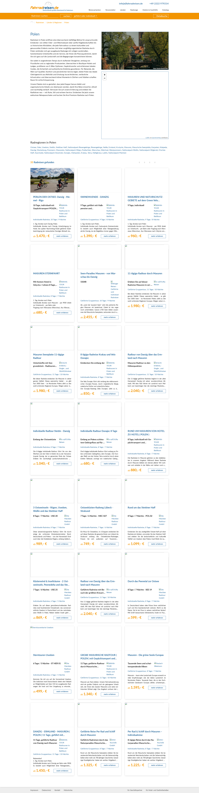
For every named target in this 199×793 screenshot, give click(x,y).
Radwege (134, 10)
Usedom (45, 147)
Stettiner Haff (61, 147)
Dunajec (67, 153)
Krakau (84, 153)
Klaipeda (163, 147)
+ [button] (104, 74)
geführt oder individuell (84, 16)
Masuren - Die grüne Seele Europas (146, 655)
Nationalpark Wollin (130, 150)
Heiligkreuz (97, 153)
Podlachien (86, 150)
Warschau (96, 150)
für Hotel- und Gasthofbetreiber (157, 790)
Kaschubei (39, 153)
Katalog (165, 10)
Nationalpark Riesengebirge (79, 147)
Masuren (127, 147)
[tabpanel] (134, 50)
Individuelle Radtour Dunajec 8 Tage (98, 431)
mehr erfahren (62, 236)
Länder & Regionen (54, 22)
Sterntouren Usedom (43, 655)
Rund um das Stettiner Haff (141, 508)
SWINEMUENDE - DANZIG (94, 197)
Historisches (68, 790)
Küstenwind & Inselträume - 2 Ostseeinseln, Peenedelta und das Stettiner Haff (52, 584)
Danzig (33, 150)
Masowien (60, 150)
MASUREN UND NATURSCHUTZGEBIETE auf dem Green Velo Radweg (145, 200)
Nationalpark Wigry (73, 150)
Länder (123, 10)
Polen (66, 22)
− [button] (104, 78)
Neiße (105, 147)
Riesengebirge (96, 147)
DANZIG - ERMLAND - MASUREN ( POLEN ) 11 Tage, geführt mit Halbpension (51, 735)
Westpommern (115, 150)
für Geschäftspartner (134, 790)
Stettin (52, 147)
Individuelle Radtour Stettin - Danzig (51, 431)
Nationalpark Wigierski (148, 150)
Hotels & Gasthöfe (150, 10)
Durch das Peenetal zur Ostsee (143, 581)
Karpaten (155, 147)
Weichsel (104, 150)
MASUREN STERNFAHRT (46, 273)
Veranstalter (110, 10)
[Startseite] (31, 22)
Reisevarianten (95, 10)
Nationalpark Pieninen (117, 153)
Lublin (104, 153)
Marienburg (41, 150)
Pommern (51, 150)
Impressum (34, 790)
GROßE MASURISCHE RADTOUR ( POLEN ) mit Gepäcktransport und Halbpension (98, 658)
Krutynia (119, 147)
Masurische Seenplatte (141, 147)
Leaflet (147, 137)
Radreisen (40, 22)
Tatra (90, 153)
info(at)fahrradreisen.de (131, 4)
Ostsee (33, 147)
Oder (39, 147)
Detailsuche (162, 16)
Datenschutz (46, 790)
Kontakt (57, 790)
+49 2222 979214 (159, 4)
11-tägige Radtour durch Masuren (145, 273)
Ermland (112, 147)
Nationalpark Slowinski (53, 153)
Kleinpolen (75, 153)
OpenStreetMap (156, 137)
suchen (66, 16)
